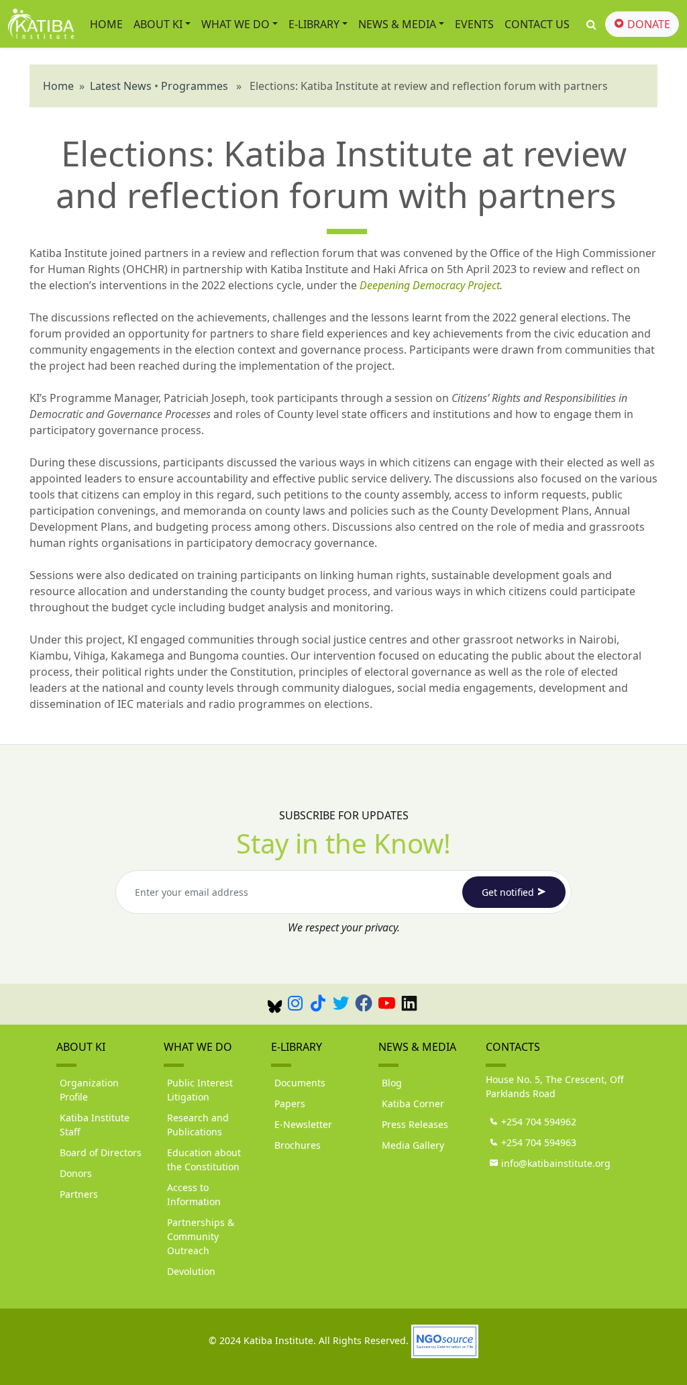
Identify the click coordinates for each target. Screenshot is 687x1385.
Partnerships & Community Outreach (200, 1236)
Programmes (194, 86)
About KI (158, 24)
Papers (289, 1103)
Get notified (509, 892)
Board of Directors (101, 1152)
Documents (299, 1082)
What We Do (235, 24)
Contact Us (537, 24)
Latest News (121, 86)
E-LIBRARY (313, 24)
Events (474, 24)
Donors (76, 1173)
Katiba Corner (413, 1103)
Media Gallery (413, 1145)
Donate (647, 24)
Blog (392, 1082)
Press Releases (415, 1124)
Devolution (191, 1271)
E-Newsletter (303, 1124)
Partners (79, 1194)
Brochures (297, 1145)
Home (106, 24)
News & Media (397, 24)
